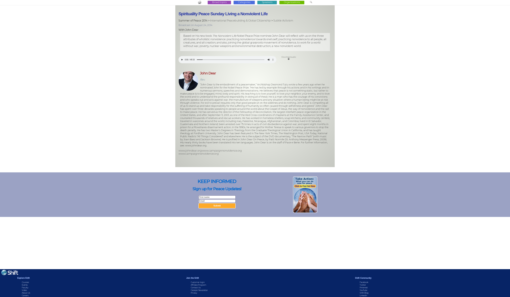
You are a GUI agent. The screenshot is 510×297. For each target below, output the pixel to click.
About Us (26, 293)
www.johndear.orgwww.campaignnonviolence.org (210, 150)
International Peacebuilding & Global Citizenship (240, 20)
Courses (25, 282)
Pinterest (364, 287)
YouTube (363, 290)
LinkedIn (363, 295)
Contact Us (196, 287)
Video (24, 290)
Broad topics (219, 2)
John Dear (208, 73)
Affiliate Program (198, 285)
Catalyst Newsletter (199, 290)
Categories (244, 2)
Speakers (267, 2)
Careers (25, 295)
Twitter (363, 285)
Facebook (364, 282)
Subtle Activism (283, 20)
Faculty (25, 287)
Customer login (198, 282)
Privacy (194, 293)
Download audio (288, 57)
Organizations (292, 2)
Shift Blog (364, 293)
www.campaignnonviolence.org (198, 153)
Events (25, 285)
